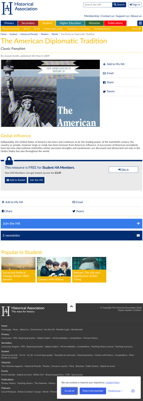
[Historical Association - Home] (22, 315)
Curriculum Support (10, 347)
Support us (122, 16)
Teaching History (25, 383)
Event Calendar (8, 375)
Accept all (69, 391)
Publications (115, 23)
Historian (94, 23)
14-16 (26, 29)
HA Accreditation (60, 338)
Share (110, 82)
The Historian (40, 383)
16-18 (37, 29)
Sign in (125, 169)
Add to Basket (17, 180)
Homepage (6, 330)
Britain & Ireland (25, 392)
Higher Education (70, 23)
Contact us (107, 16)
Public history (92, 366)
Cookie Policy (113, 382)
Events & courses (9, 358)
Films (131, 355)
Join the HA (36, 180)
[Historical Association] (19, 13)
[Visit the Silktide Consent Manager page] (133, 391)
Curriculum (6, 338)
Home (4, 34)
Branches (80, 366)
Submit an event (107, 366)
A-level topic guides (53, 29)
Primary (9, 23)
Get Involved (36, 330)
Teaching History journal (102, 347)
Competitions (76, 338)
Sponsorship (77, 375)
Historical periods (10, 29)
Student (47, 23)
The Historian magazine (12, 366)
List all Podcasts (8, 392)
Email (110, 73)
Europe (37, 392)
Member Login (62, 330)
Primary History (91, 338)
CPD (15, 338)
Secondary (28, 23)
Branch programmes (55, 375)
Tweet (111, 91)
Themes (46, 366)
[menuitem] (9, 23)
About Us (24, 330)
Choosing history (102, 29)
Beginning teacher (27, 338)
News (15, 330)
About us (136, 16)
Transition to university (78, 29)
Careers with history (125, 29)
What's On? (38, 375)
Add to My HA (116, 64)
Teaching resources (124, 347)
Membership (91, 16)
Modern (45, 34)
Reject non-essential (93, 391)
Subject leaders (44, 338)
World (55, 34)
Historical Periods (29, 34)
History (52, 383)
